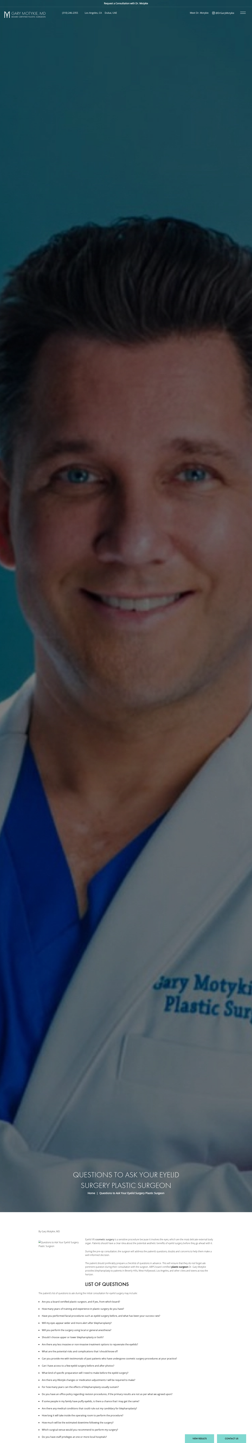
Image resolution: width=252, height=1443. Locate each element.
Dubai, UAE (111, 12)
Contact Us (231, 1438)
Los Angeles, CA (93, 12)
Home (91, 1193)
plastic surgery (101, 1308)
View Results (199, 1438)
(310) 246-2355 (70, 12)
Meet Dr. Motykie (199, 12)
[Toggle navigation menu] (242, 13)
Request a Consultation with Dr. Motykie (126, 3)
